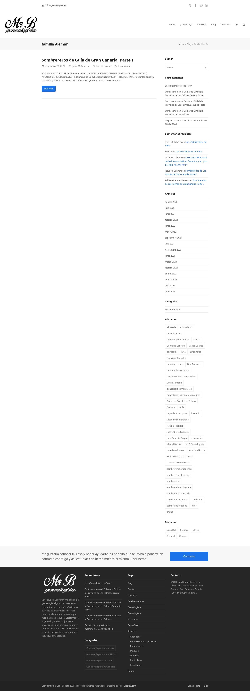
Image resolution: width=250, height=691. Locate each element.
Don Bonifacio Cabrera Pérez (181, 376)
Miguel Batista (174, 444)
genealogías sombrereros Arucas (183, 394)
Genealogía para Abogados (100, 648)
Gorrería (171, 407)
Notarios (134, 655)
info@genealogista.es (55, 5)
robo (189, 456)
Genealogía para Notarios (99, 660)
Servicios (132, 631)
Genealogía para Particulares (100, 666)
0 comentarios (125, 66)
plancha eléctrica (196, 450)
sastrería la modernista (178, 462)
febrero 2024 (171, 219)
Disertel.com (130, 685)
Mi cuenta (133, 619)
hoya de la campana (177, 413)
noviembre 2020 (173, 249)
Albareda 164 (186, 327)
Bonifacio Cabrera (176, 345)
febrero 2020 (171, 267)
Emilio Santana (174, 382)
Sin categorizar (103, 66)
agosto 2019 (171, 279)
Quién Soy (133, 625)
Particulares (136, 660)
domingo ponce (175, 364)
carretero (171, 351)
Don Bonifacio (194, 364)
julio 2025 (169, 207)
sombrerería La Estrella (178, 493)
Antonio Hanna (174, 333)
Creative (184, 529)
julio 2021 (169, 243)
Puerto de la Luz (175, 456)
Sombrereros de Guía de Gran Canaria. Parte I (87, 60)
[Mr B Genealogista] (60, 592)
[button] (236, 24)
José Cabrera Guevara (178, 431)
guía (181, 407)
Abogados (135, 636)
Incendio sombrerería (178, 419)
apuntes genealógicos (178, 339)
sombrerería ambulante (179, 487)
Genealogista (134, 607)
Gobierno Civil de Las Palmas (181, 401)
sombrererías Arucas (177, 499)
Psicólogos (135, 664)
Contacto (189, 556)
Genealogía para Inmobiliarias (101, 654)
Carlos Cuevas (196, 345)
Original (171, 536)
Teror (193, 505)
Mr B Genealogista (195, 444)
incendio (195, 413)
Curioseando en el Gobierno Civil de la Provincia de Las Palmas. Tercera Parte (103, 593)
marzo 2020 (171, 261)
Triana (170, 511)
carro (183, 351)
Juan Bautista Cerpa (177, 438)
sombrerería (173, 481)
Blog (130, 583)
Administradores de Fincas (143, 641)
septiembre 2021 (173, 237)
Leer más (48, 88)
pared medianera (175, 450)
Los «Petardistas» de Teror (178, 85)
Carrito (131, 589)
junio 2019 (170, 291)
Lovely (196, 529)
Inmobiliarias (136, 646)
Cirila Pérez (195, 351)
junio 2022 (170, 225)
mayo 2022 (170, 231)
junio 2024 (170, 213)
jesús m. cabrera (175, 425)
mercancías (196, 438)
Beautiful (171, 529)
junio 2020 (170, 255)
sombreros (197, 499)
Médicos (134, 650)
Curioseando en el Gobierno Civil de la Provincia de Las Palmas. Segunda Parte (103, 606)
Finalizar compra (136, 601)
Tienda (131, 670)
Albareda (171, 327)
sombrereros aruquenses (179, 468)
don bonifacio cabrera (178, 370)
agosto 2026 (171, 201)
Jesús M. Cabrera (81, 66)
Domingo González (176, 357)
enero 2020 (170, 273)
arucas (196, 339)
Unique (183, 536)
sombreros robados (177, 505)
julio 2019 (169, 285)
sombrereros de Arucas (178, 475)
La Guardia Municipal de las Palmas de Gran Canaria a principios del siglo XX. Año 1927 (186, 161)
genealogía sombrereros (179, 388)
